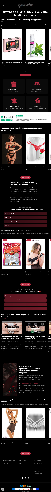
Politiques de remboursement (38, 472)
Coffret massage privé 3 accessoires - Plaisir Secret (11, 63)
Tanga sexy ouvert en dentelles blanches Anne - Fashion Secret (35, 442)
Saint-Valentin (6, 466)
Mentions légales (38, 463)
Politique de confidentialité (40, 468)
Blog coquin (6, 463)
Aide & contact (22, 466)
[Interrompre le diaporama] (32, 124)
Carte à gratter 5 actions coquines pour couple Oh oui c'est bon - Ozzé (10, 272)
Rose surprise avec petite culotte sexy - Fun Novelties (35, 167)
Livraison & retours (23, 468)
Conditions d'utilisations (40, 466)
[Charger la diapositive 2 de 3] (24, 125)
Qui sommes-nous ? (8, 468)
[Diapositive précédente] (19, 124)
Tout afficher (25, 75)
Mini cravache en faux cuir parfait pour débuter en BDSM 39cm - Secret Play (34, 272)
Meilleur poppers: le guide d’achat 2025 (35, 338)
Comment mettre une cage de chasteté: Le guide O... (12, 338)
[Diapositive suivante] (28, 124)
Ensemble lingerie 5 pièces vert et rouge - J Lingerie (11, 167)
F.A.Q (20, 463)
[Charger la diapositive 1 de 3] (22, 125)
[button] (3, 5)
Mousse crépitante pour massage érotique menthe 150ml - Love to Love (34, 63)
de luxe (37, 383)
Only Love (27, 491)
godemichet (24, 383)
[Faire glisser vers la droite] (28, 71)
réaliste (30, 383)
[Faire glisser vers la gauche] (22, 71)
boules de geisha (27, 387)
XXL (34, 383)
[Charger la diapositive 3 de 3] (26, 125)
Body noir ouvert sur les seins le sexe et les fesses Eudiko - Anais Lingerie (10, 442)
